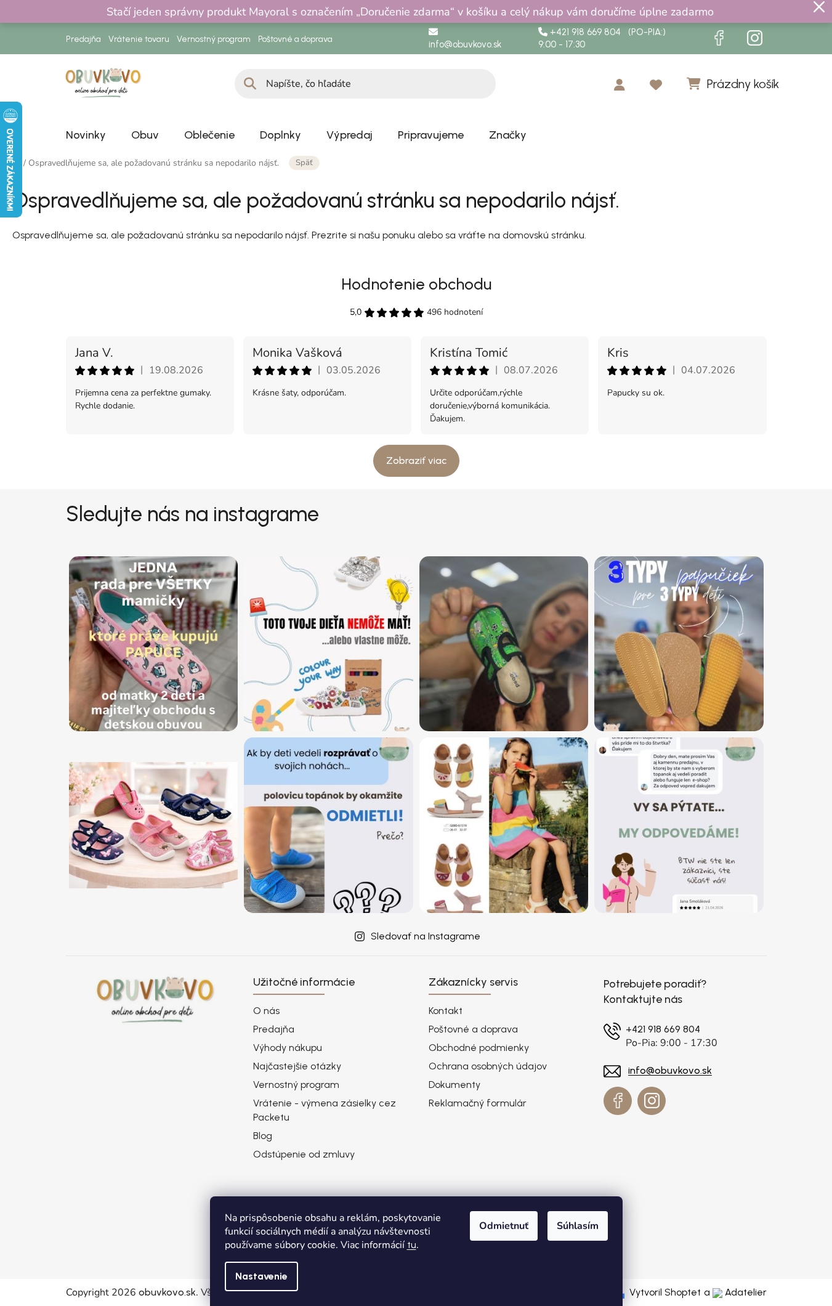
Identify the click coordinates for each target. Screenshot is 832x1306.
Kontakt (445, 1010)
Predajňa (83, 39)
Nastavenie (261, 1276)
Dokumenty (454, 1084)
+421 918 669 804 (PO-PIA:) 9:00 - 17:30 (602, 38)
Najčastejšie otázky (297, 1066)
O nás (266, 1010)
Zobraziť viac (416, 460)
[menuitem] (86, 135)
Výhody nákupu (287, 1047)
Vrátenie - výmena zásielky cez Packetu (324, 1109)
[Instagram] (755, 38)
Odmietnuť (503, 1226)
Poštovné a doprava (295, 39)
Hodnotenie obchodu (416, 284)
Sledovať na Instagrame (425, 936)
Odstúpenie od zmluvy (304, 1154)
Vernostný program (214, 39)
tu (411, 1245)
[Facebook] (719, 38)
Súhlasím (578, 1226)
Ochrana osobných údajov (488, 1066)
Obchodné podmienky (479, 1047)
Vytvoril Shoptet (665, 1292)
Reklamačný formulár (478, 1103)
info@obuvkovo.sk (465, 44)
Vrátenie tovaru (138, 39)
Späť (304, 162)
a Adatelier (735, 1292)
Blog (262, 1136)
